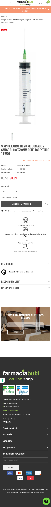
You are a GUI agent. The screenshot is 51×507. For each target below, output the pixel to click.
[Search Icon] (10, 3)
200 (6, 211)
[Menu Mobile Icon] (2, 3)
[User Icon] (40, 3)
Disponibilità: (5, 172)
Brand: (3, 166)
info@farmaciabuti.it (11, 403)
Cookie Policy (31, 492)
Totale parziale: (6, 197)
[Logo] (25, 3)
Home (3, 17)
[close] (48, 9)
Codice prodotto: (7, 169)
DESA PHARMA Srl (23, 166)
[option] (25, 76)
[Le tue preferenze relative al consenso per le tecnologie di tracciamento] (2, 380)
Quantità (5, 186)
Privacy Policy (21, 492)
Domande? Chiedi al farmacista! (25, 252)
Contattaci (40, 492)
